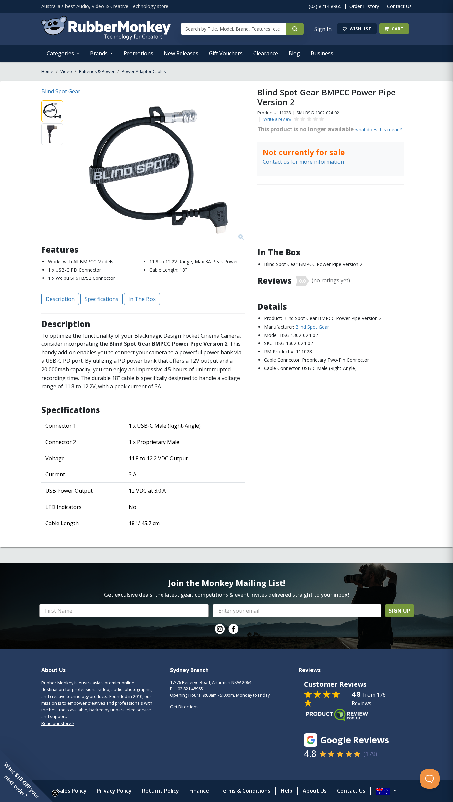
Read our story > (57, 723)
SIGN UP (399, 610)
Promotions (138, 53)
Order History (364, 6)
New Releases (181, 53)
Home (47, 71)
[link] (220, 629)
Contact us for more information (303, 161)
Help (286, 790)
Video (66, 71)
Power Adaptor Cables (144, 71)
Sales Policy (72, 790)
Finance (199, 790)
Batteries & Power (97, 71)
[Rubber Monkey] (106, 37)
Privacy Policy (114, 790)
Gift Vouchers (226, 53)
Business (322, 53)
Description (60, 299)
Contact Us (399, 6)
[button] (26, 775)
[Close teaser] (55, 793)
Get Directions (184, 706)
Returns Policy (160, 790)
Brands (99, 53)
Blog (294, 53)
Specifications (101, 299)
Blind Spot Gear (60, 91)
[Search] (295, 29)
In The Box (142, 299)
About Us (315, 790)
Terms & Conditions (244, 790)
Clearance (265, 53)
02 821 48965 (190, 689)
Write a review (277, 119)
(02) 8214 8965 (325, 6)
